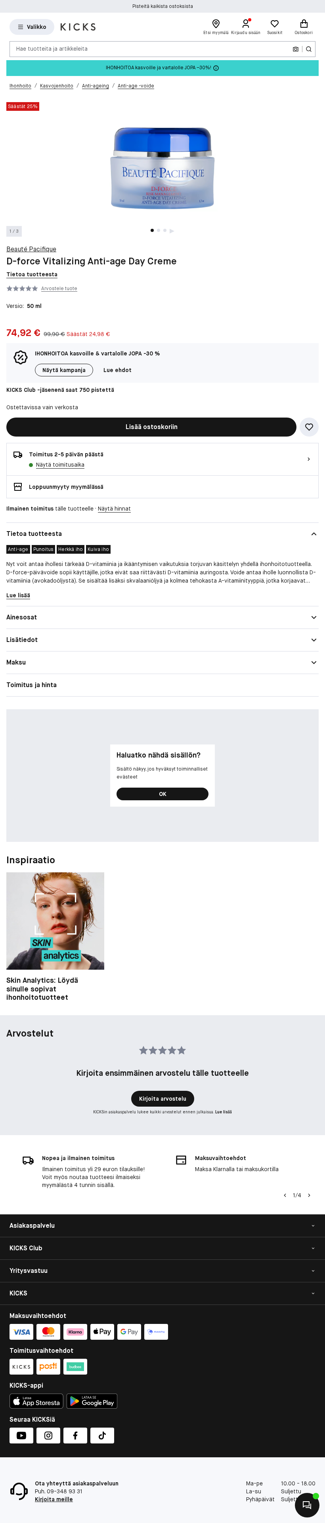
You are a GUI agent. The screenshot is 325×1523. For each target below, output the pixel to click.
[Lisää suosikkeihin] (309, 427)
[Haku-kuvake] (308, 49)
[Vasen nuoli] (285, 1195)
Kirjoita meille (54, 1499)
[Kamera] (295, 49)
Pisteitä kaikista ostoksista (162, 6)
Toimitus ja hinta (31, 685)
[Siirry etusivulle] (78, 27)
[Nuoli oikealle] (309, 1195)
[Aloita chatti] (307, 1505)
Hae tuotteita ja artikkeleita (52, 48)
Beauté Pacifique (31, 249)
